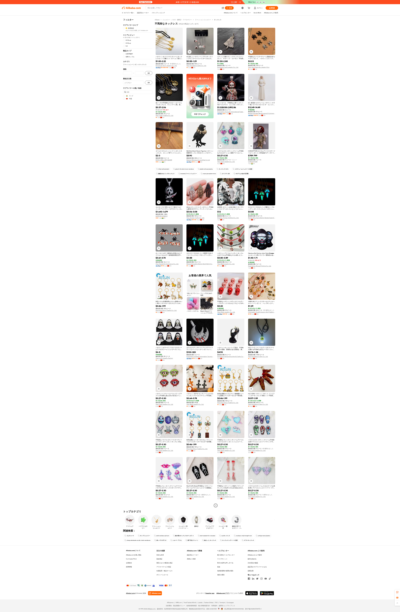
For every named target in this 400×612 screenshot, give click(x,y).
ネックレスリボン (224, 169)
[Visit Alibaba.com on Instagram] (261, 578)
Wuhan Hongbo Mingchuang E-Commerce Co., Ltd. (261, 113)
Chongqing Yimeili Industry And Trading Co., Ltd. (261, 312)
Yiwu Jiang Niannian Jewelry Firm (258, 67)
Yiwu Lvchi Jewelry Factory (164, 358)
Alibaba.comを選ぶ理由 (133, 555)
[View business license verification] (219, 609)
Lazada (200, 602)
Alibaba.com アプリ (223, 593)
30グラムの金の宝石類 (242, 173)
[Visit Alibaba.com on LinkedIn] (253, 578)
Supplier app (209, 593)
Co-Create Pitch (131, 559)
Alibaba (157, 20)
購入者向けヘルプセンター (226, 555)
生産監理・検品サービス (164, 571)
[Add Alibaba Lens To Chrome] (155, 593)
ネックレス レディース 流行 (230, 540)
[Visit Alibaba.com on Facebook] (249, 578)
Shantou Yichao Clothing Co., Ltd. (228, 218)
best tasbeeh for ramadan (207, 535)
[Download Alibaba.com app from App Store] (251, 593)
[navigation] (137, 263)
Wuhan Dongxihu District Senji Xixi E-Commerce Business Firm (200, 264)
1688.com (178, 602)
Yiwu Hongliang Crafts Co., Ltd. (196, 65)
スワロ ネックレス (249, 540)
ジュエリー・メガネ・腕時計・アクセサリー (177, 20)
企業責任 (129, 563)
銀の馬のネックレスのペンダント (184, 535)
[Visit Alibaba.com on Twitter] (257, 578)
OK (149, 73)
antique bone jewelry (264, 535)
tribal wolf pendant (163, 169)
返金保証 (159, 559)
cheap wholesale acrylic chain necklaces (138, 540)
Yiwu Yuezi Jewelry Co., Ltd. (226, 161)
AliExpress (170, 602)
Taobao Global (208, 602)
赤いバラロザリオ (161, 540)
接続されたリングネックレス (166, 173)
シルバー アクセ (177, 540)
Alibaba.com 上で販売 (255, 555)
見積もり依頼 (191, 559)
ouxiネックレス (225, 535)
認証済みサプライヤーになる (257, 567)
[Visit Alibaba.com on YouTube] (265, 578)
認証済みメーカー (193, 555)
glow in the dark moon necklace (184, 169)
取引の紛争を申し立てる (225, 563)
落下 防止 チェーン (193, 540)
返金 (218, 567)
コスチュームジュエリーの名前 (243, 169)
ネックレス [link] (217, 20)
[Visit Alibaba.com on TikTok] (270, 578)
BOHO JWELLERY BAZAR (164, 160)
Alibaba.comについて (133, 550)
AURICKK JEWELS (161, 216)
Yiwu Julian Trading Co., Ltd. (164, 115)
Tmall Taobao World (190, 602)
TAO (216, 602)
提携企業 (251, 571)
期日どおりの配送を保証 (164, 563)
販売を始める (252, 559)
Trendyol (222, 602)
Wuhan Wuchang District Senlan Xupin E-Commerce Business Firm (261, 218)
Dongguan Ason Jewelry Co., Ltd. (166, 65)
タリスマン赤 (226, 173)
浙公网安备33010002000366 (234, 609)
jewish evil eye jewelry (206, 169)
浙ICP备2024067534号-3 (253, 609)
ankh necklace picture (162, 535)
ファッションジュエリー (203, 20)
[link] (397, 592)
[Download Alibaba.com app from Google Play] (267, 593)
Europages (230, 602)
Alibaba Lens (130, 593)
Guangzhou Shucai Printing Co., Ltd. (259, 266)
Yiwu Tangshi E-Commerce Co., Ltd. (167, 264)
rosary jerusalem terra (209, 173)
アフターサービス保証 (163, 567)
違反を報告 (221, 575)
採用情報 (129, 567)
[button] (223, 8)
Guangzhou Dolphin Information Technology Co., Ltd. (200, 356)
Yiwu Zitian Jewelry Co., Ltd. (226, 312)
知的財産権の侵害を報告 (225, 571)
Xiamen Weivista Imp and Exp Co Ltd (198, 160)
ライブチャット (222, 559)
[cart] (249, 8)
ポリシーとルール (162, 575)
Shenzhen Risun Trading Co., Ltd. (166, 310)
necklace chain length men (244, 535)
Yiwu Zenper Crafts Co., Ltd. (195, 218)
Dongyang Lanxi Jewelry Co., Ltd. (227, 67)
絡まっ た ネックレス (210, 540)
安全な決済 (160, 555)
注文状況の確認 (253, 563)
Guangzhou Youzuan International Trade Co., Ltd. (230, 112)
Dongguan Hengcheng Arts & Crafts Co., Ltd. (230, 356)
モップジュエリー (145, 535)
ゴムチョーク (130, 535)
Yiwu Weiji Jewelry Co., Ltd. (226, 264)
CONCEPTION (252, 161)
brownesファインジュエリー (189, 173)
